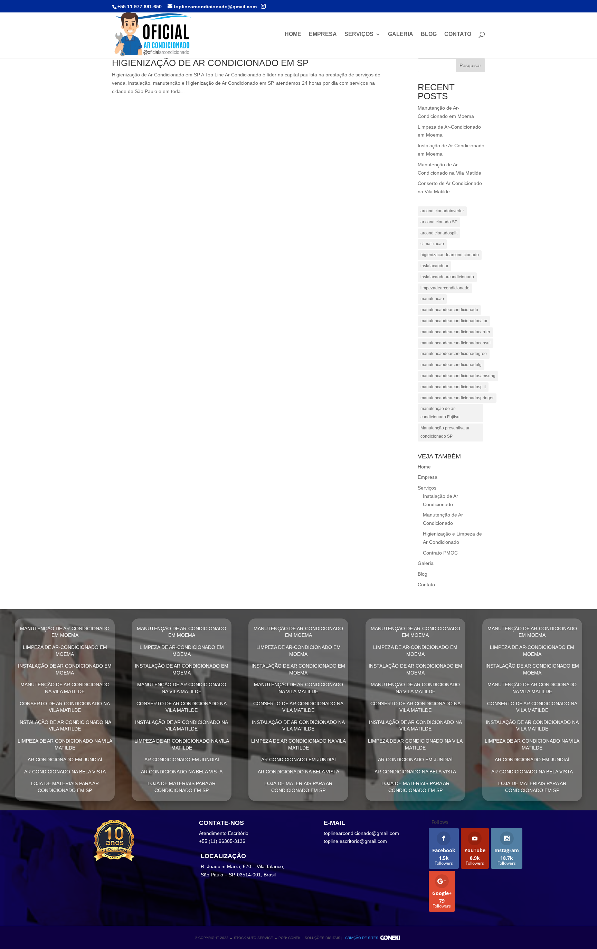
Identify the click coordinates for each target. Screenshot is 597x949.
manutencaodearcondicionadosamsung (457, 375)
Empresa (323, 34)
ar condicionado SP (438, 222)
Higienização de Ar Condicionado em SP (210, 63)
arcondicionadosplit (438, 233)
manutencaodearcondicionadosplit (453, 386)
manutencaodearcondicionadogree (453, 353)
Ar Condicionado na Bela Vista (65, 771)
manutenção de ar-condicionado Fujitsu (439, 412)
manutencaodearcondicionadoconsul (455, 343)
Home (293, 34)
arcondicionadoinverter (442, 210)
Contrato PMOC (440, 553)
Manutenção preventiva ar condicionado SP (445, 432)
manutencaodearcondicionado (449, 309)
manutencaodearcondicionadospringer (457, 398)
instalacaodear (434, 265)
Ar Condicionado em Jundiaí (65, 759)
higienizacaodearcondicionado (449, 254)
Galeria (400, 34)
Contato (457, 34)
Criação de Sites (361, 938)
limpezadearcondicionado (445, 288)
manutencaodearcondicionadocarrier (455, 331)
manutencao (432, 298)
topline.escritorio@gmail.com (355, 841)
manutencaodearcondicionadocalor (453, 320)
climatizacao (432, 243)
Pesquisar (470, 65)
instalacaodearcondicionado (447, 277)
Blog (429, 34)
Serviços (358, 34)
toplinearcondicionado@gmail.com (361, 833)
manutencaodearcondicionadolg (451, 364)
